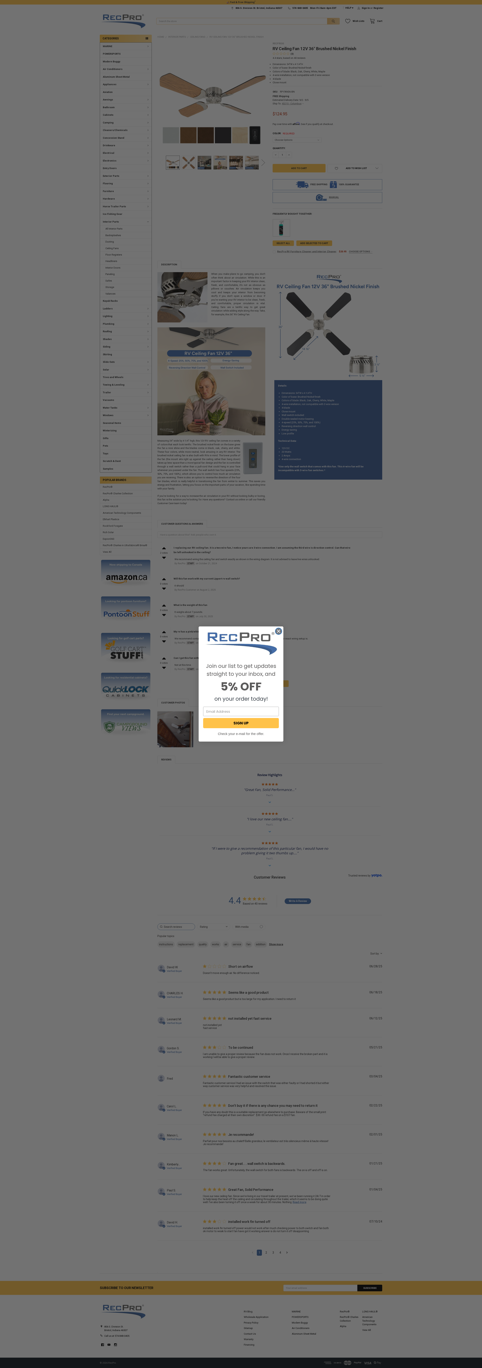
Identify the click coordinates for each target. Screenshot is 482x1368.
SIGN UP (241, 723)
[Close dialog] (278, 631)
